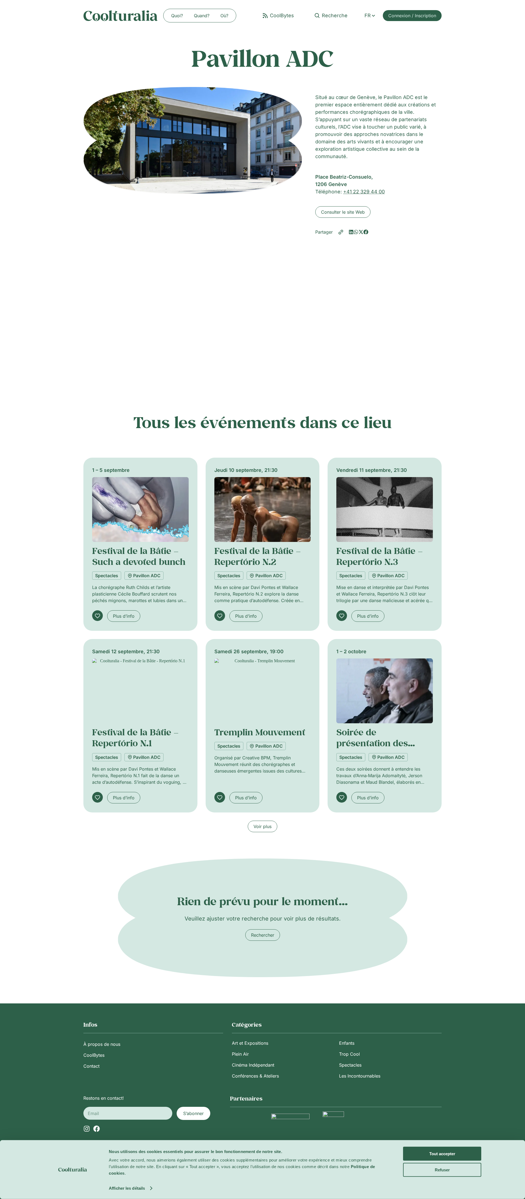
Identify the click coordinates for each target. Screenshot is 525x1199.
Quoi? (177, 15)
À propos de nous (101, 1044)
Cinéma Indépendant (253, 1065)
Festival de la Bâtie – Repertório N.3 (379, 556)
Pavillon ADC (147, 575)
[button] (351, 232)
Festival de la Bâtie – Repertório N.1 (135, 737)
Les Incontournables (359, 1076)
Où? (224, 15)
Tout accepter (442, 1153)
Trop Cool (349, 1054)
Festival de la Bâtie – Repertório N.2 (257, 556)
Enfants (346, 1043)
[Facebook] (96, 1128)
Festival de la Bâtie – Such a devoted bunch (138, 556)
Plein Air (240, 1054)
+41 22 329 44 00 (364, 191)
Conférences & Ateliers (255, 1076)
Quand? (201, 15)
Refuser (442, 1169)
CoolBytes (93, 1055)
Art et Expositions (250, 1043)
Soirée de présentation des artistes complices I (377, 743)
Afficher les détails (127, 1188)
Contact (91, 1066)
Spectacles (106, 575)
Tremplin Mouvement (259, 732)
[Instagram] (86, 1128)
